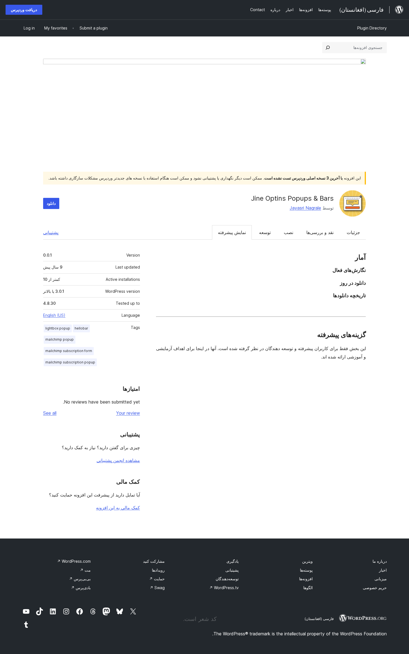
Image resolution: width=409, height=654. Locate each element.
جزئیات (353, 232)
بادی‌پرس (81, 587)
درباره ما (380, 561)
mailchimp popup (59, 339)
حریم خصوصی (375, 587)
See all (49, 413)
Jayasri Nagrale (305, 208)
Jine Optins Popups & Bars (292, 198)
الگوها (308, 587)
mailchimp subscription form (68, 351)
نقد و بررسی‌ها (320, 232)
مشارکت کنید (154, 561)
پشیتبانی (232, 570)
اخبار (383, 570)
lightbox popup (57, 328)
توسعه (265, 232)
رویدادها (158, 570)
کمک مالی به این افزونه (118, 507)
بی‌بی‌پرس (80, 578)
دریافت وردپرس (24, 9)
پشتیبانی (50, 232)
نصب (288, 232)
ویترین (307, 561)
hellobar (81, 328)
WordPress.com (74, 561)
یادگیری (232, 561)
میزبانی (380, 578)
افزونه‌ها (306, 578)
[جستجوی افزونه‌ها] (327, 47)
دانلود (51, 203)
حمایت (157, 578)
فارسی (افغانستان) (319, 618)
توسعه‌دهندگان (227, 578)
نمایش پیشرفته (232, 232)
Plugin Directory (372, 28)
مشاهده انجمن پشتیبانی (118, 460)
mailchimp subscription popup (70, 362)
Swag (157, 587)
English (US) (54, 315)
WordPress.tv (224, 587)
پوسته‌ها (306, 570)
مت (85, 570)
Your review (128, 413)
